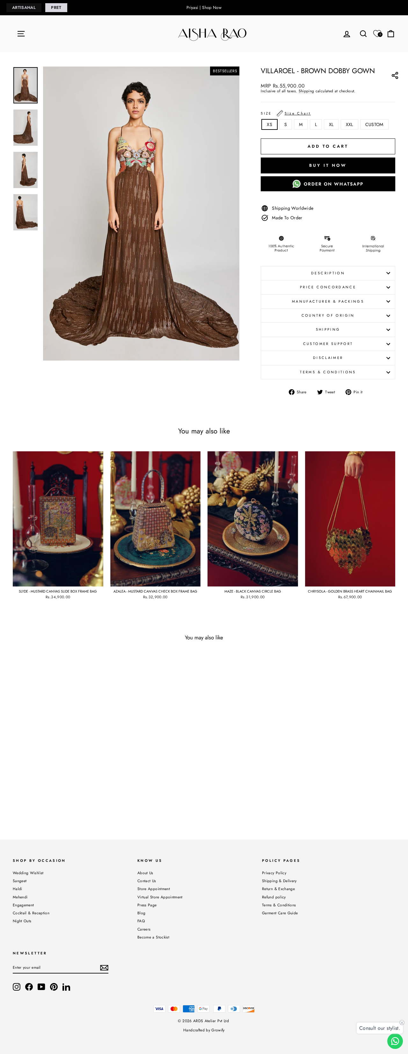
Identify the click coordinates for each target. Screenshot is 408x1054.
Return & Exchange (278, 888)
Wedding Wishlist (28, 872)
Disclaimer (328, 357)
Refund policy (274, 897)
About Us (145, 872)
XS (269, 124)
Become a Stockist (153, 937)
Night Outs (22, 921)
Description (328, 273)
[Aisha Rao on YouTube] (41, 987)
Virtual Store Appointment (160, 897)
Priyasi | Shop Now (204, 7)
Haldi (17, 888)
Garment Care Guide (280, 913)
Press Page (147, 905)
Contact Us (146, 880)
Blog (141, 913)
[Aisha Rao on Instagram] (16, 987)
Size (286, 113)
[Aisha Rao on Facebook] (29, 987)
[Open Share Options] (394, 76)
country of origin (328, 315)
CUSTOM (374, 124)
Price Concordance (328, 287)
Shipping (306, 91)
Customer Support (328, 343)
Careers (143, 929)
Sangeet (19, 880)
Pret (56, 7)
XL (331, 124)
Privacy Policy (274, 872)
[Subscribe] (104, 968)
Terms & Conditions (328, 372)
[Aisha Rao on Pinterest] (54, 987)
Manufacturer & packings (328, 301)
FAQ (141, 921)
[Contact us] (395, 1041)
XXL (349, 124)
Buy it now (328, 165)
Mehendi (20, 897)
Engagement (23, 905)
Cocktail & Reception (31, 913)
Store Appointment (153, 888)
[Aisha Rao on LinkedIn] (66, 987)
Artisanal (24, 7)
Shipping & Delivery (279, 880)
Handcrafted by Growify (204, 1030)
